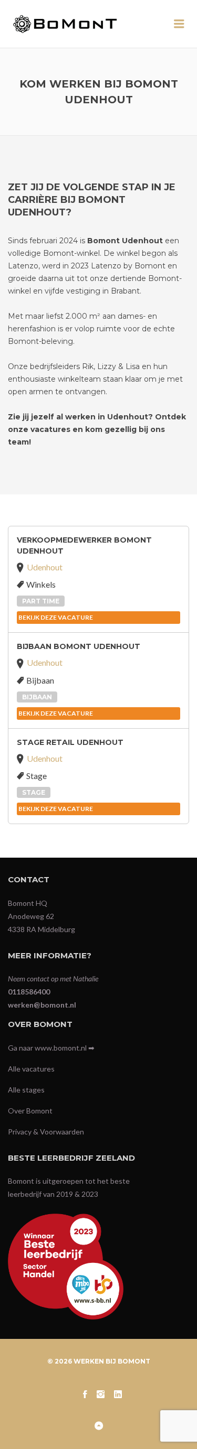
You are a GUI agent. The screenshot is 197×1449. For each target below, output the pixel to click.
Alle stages (26, 1089)
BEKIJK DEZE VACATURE (55, 617)
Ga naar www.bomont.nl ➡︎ (51, 1047)
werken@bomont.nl (42, 1004)
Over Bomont (30, 1110)
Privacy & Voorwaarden (46, 1131)
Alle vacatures (31, 1068)
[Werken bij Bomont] (75, 24)
